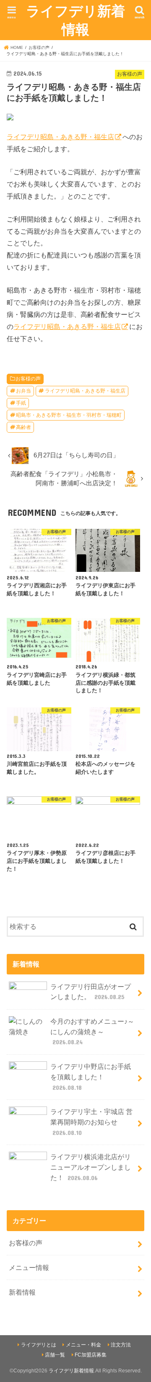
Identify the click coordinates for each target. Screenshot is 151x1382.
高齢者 (23, 427)
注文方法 (121, 1344)
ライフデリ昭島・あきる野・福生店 (60, 136)
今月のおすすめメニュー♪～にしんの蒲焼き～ (92, 1031)
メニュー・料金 (83, 1344)
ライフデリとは (38, 1344)
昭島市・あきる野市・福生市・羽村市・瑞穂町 (69, 415)
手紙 (21, 403)
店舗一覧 (55, 1354)
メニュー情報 (29, 1267)
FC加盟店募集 (91, 1354)
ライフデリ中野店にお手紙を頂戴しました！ (90, 1077)
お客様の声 (28, 379)
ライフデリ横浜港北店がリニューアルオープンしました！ (90, 1167)
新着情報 (22, 1292)
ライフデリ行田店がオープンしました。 (90, 992)
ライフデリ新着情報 (75, 20)
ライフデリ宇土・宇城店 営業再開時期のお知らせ (91, 1122)
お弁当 (23, 391)
